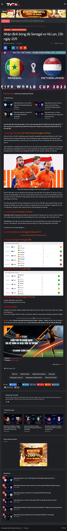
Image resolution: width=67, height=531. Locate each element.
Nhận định (7, 29)
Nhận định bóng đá (9, 93)
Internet (61, 364)
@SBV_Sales (14, 360)
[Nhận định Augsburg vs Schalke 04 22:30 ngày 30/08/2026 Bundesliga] (8, 114)
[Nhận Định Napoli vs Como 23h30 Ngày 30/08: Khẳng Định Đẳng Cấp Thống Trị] (8, 105)
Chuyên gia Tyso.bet (10, 43)
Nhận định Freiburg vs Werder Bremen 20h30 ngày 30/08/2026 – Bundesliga (33, 427)
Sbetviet (6, 320)
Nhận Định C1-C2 (13, 26)
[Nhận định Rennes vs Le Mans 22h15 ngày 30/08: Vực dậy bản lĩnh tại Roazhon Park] (39, 114)
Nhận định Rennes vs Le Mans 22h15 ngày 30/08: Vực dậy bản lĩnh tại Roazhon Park (31, 21)
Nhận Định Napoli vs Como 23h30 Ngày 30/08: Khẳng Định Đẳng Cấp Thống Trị (23, 105)
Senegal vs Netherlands (34, 377)
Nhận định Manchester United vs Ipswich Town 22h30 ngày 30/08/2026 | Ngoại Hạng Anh (53, 105)
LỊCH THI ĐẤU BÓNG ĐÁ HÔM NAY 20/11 (33, 235)
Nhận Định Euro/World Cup (19, 29)
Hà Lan (15, 374)
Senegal (52, 374)
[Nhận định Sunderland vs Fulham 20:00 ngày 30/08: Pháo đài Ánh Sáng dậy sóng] (54, 419)
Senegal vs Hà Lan (17, 377)
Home (6, 26)
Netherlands (25, 374)
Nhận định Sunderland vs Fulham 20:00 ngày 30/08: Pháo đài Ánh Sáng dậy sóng (53, 427)
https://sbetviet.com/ (15, 358)
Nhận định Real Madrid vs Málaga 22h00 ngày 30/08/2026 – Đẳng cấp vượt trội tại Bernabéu (12, 427)
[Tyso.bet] (13, 4)
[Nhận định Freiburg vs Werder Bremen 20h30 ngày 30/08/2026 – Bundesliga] (33, 419)
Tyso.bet (26, 528)
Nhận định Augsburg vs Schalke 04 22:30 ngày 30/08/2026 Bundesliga (23, 114)
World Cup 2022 (51, 377)
